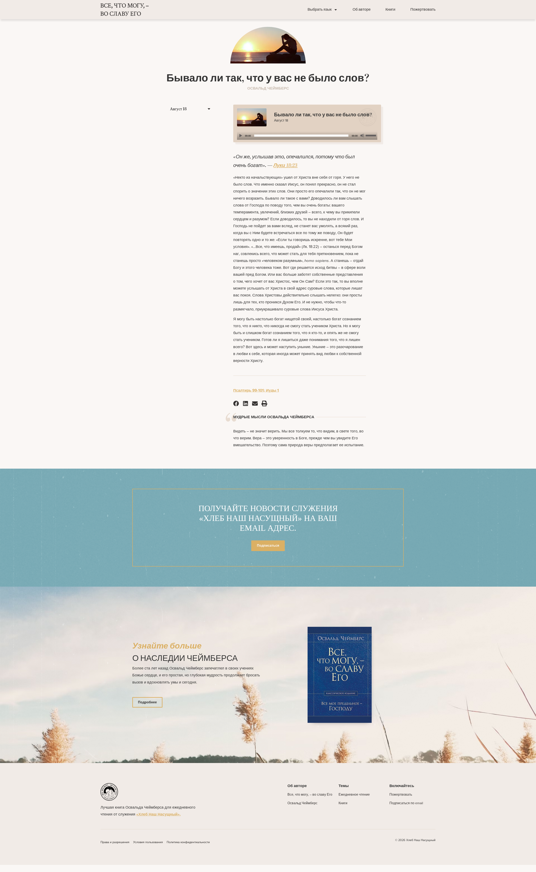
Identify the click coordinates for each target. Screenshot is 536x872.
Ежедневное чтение (354, 794)
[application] (307, 135)
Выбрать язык (320, 9)
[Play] (240, 135)
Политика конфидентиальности (188, 842)
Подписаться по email (406, 803)
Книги (390, 9)
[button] (236, 403)
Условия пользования (148, 842)
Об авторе (362, 9)
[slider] (371, 135)
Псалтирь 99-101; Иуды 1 (256, 390)
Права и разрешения (114, 842)
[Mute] (362, 135)
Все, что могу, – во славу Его (309, 794)
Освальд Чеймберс (302, 803)
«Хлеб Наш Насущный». (158, 814)
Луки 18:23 (285, 165)
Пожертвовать (423, 9)
